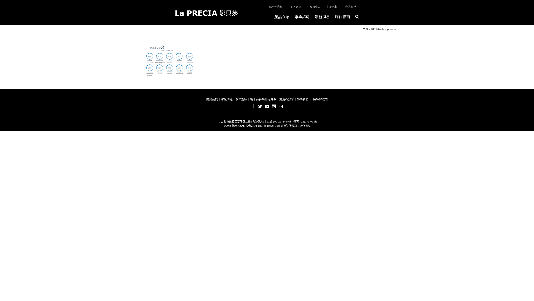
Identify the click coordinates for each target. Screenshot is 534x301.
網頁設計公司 (289, 125)
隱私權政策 (320, 99)
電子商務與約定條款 (263, 99)
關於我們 (212, 99)
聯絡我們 (303, 99)
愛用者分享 (286, 99)
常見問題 (227, 99)
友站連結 (241, 99)
